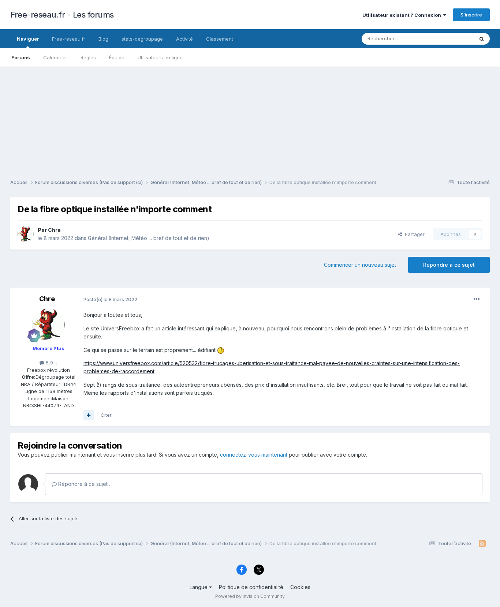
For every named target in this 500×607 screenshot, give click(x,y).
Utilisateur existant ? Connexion (402, 15)
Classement (219, 39)
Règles (88, 57)
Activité (184, 39)
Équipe (116, 57)
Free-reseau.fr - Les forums (62, 14)
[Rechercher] (482, 39)
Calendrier (55, 57)
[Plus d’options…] (476, 299)
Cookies (300, 587)
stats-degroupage (142, 39)
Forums (20, 57)
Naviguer (28, 39)
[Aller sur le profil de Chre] (26, 234)
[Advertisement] (250, 118)
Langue (199, 587)
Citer (106, 415)
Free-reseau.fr (68, 39)
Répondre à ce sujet (449, 265)
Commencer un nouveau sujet (360, 265)
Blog (103, 39)
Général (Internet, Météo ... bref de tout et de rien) (148, 238)
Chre (54, 230)
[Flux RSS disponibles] (482, 544)
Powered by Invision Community (250, 596)
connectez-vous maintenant (253, 454)
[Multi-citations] (88, 415)
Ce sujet (455, 38)
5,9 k (50, 363)
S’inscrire (471, 15)
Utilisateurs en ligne (160, 57)
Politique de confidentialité (251, 587)
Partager (413, 234)
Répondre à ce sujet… (84, 484)
